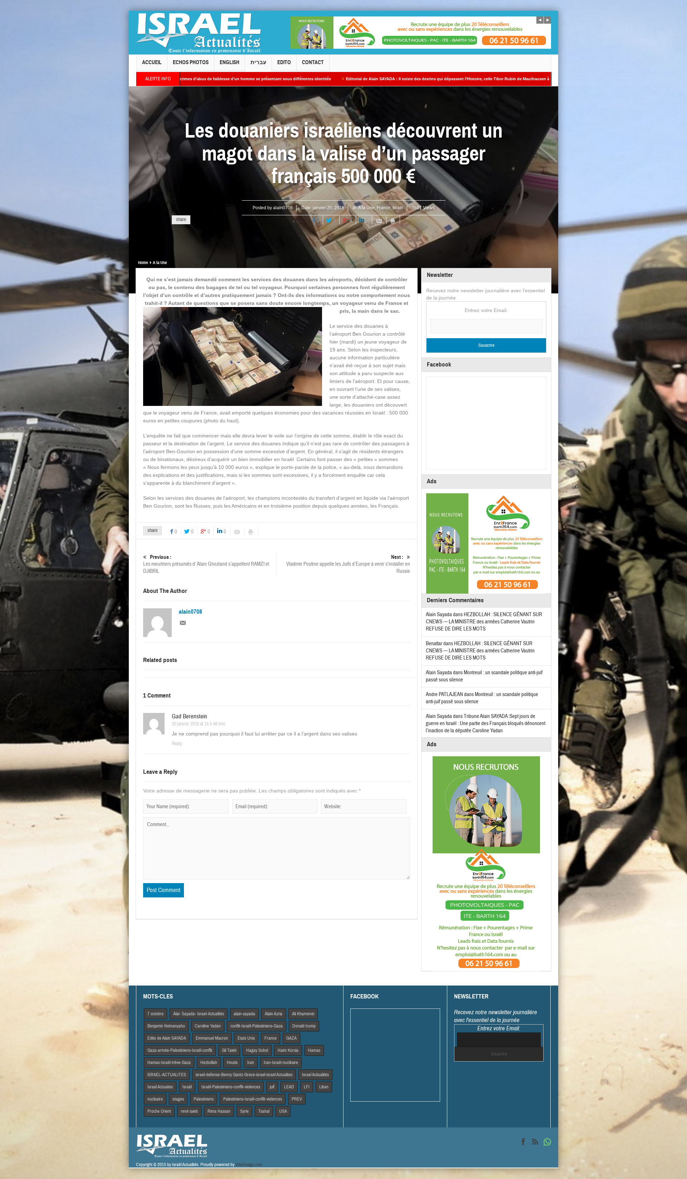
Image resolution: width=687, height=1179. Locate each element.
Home (143, 262)
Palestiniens (204, 1099)
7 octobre (155, 1014)
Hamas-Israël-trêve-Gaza (169, 1062)
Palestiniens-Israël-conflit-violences (252, 1099)
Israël (398, 207)
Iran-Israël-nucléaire (281, 1062)
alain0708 (283, 207)
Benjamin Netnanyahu (166, 1026)
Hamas (314, 1050)
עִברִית (258, 62)
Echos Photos (191, 62)
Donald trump (304, 1026)
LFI (307, 1087)
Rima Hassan (219, 1111)
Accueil (152, 62)
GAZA (291, 1038)
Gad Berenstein (189, 716)
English (229, 62)
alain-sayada (244, 1014)
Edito (284, 62)
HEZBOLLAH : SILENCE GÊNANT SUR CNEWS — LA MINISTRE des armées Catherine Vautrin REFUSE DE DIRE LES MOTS (484, 621)
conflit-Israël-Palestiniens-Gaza (256, 1026)
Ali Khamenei (303, 1014)
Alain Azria (273, 1014)
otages (178, 1099)
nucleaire (155, 1099)
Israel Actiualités (315, 1075)
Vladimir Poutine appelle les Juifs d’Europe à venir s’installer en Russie (348, 564)
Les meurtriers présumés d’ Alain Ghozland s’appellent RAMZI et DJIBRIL (206, 564)
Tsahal (263, 1111)
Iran (250, 1062)
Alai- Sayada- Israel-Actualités (198, 1014)
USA (283, 1111)
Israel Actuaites (160, 1087)
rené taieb (189, 1111)
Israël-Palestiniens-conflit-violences (230, 1087)
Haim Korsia (288, 1050)
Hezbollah (208, 1062)
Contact (313, 62)
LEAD (289, 1087)
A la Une (366, 207)
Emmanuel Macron (212, 1038)
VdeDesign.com (248, 1165)
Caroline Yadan (208, 1026)
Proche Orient (159, 1111)
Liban (323, 1087)
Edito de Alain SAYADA (166, 1038)
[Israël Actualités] (198, 32)
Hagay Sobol (257, 1050)
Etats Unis (246, 1038)
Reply (177, 744)
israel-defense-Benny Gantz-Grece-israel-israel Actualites (244, 1075)
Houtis (232, 1062)
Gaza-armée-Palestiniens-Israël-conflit (179, 1050)
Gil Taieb (229, 1050)
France (383, 207)
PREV (297, 1099)
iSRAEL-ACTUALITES (166, 1075)
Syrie (244, 1111)
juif (272, 1087)
